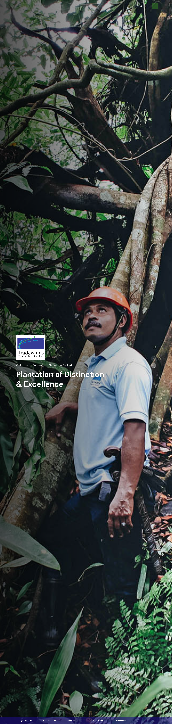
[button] (153, 358)
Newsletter (74, 721)
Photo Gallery (50, 721)
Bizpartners (121, 721)
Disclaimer (98, 721)
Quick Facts (26, 721)
